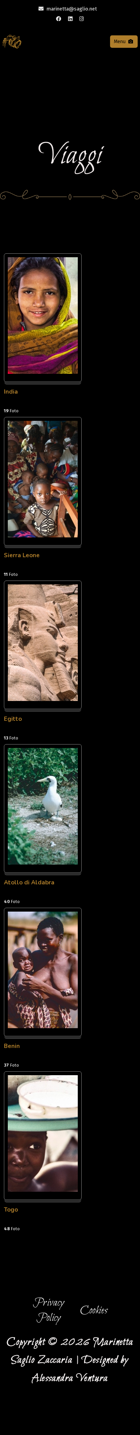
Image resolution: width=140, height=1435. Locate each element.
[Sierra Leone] (42, 535)
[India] (42, 372)
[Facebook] (58, 19)
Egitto (13, 719)
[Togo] (42, 1190)
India (11, 392)
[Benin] (42, 1026)
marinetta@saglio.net (72, 9)
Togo (11, 1210)
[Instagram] (81, 19)
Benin (12, 1046)
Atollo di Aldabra (29, 882)
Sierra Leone (22, 555)
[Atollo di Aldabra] (42, 863)
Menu (120, 41)
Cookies (94, 1310)
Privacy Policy (48, 1310)
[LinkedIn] (69, 19)
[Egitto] (42, 699)
